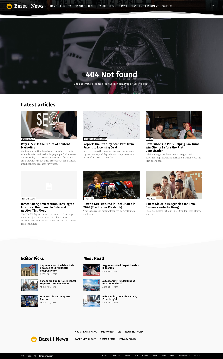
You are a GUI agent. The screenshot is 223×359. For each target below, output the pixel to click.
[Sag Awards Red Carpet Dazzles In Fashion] (91, 270)
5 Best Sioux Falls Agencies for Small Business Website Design (171, 205)
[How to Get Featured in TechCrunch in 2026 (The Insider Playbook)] (111, 185)
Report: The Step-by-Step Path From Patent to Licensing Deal (108, 145)
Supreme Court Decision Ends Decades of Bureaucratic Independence (57, 268)
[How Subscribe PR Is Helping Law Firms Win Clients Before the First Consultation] (174, 125)
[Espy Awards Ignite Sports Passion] (29, 301)
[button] (213, 6)
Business (88, 199)
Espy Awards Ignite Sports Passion (55, 298)
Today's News (28, 199)
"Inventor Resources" (95, 139)
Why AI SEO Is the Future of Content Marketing (45, 145)
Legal (149, 139)
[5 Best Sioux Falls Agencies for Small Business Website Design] (174, 185)
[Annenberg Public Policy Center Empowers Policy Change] (29, 285)
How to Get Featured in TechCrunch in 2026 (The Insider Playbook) (109, 205)
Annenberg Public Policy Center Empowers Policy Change (58, 282)
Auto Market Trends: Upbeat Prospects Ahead (118, 282)
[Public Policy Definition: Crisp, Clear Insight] (91, 301)
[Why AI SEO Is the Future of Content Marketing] (49, 125)
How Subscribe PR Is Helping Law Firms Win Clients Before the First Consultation (172, 147)
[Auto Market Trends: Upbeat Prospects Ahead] (91, 285)
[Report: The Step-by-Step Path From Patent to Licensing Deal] (111, 125)
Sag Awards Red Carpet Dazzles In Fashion (120, 267)
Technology (28, 139)
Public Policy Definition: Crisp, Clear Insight (119, 298)
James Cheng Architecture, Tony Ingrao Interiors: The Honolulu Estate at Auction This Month (47, 207)
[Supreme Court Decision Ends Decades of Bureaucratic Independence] (29, 270)
